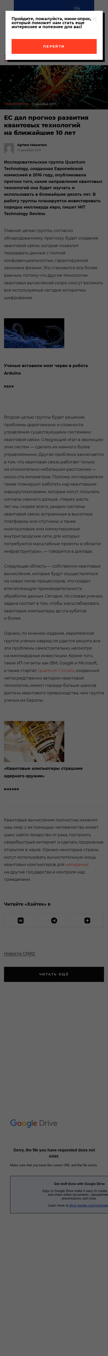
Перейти (54, 46)
